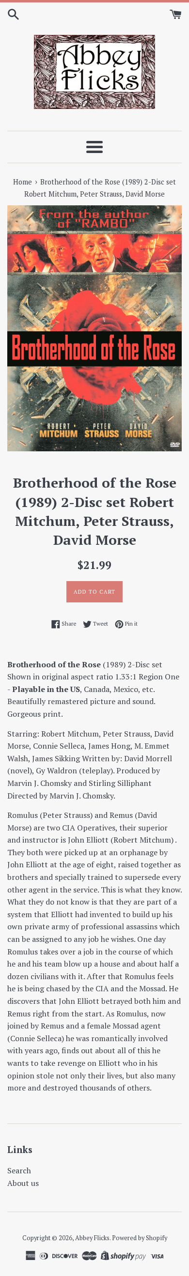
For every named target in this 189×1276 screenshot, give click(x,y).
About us (23, 1183)
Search (19, 1170)
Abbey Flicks (92, 1238)
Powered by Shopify (139, 1238)
